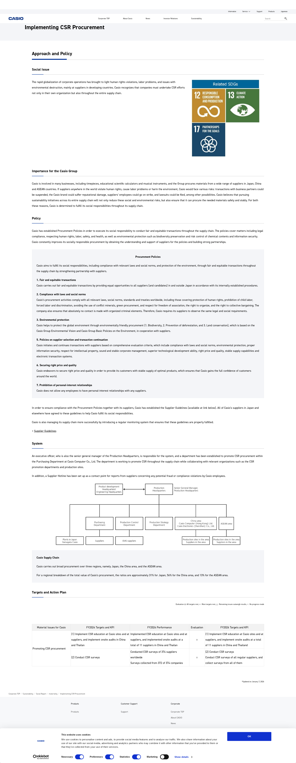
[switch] (109, 756)
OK (249, 736)
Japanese (284, 11)
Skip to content (8, 2)
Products (271, 11)
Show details (182, 757)
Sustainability (196, 18)
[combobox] (273, 18)
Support (259, 11)
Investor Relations (171, 18)
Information (232, 11)
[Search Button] (285, 18)
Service (245, 11)
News (148, 18)
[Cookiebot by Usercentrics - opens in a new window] (40, 757)
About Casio (127, 18)
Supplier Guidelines (45, 431)
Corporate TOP (104, 18)
